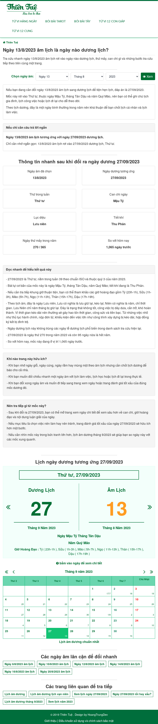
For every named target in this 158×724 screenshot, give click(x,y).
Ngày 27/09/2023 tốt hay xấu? (132, 694)
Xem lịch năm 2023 (60, 701)
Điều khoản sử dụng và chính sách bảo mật (86, 721)
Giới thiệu (50, 721)
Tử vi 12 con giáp (112, 21)
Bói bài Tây (82, 21)
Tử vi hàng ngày (24, 21)
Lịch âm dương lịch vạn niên (49, 694)
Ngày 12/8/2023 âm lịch (89, 664)
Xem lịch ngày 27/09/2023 (90, 694)
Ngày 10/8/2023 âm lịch (54, 664)
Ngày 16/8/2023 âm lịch (20, 671)
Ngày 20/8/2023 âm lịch (55, 671)
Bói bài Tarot (55, 21)
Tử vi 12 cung (22, 31)
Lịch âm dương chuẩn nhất (79, 641)
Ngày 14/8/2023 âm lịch (125, 664)
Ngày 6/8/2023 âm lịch (19, 664)
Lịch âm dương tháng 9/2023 (24, 701)
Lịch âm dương (15, 694)
